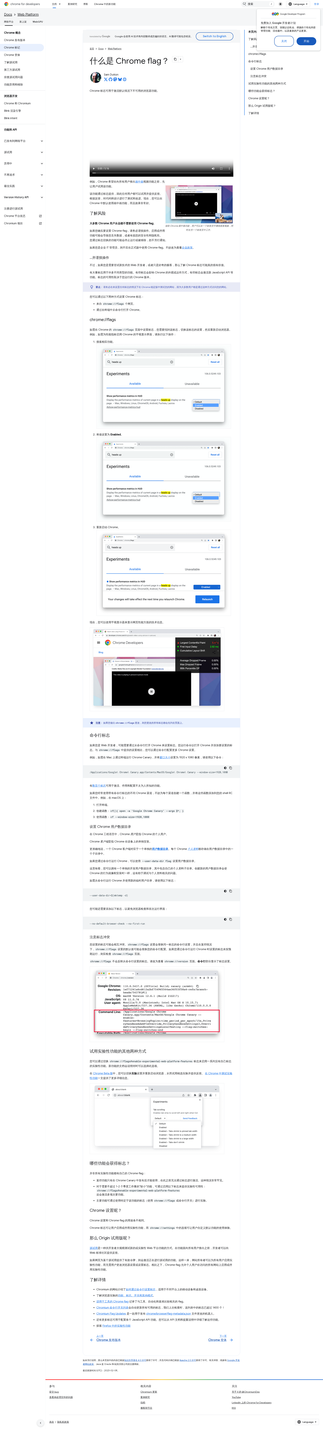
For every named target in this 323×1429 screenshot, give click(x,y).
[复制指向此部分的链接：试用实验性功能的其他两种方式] (149, 1051)
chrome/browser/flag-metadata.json (168, 1313)
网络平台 (8, 21)
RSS (234, 1407)
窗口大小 (165, 757)
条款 (51, 1422)
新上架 (23, 21)
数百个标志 (99, 785)
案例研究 (72, 4)
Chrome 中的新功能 (105, 4)
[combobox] (258, 4)
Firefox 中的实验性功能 (116, 1326)
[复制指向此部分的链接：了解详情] (109, 1280)
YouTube (236, 1397)
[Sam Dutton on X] (106, 80)
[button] (20, 141)
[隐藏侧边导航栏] (40, 1423)
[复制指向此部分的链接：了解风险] (109, 214)
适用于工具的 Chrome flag (112, 1301)
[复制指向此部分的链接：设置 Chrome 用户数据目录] (134, 827)
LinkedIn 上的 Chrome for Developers (251, 1402)
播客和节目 (146, 1407)
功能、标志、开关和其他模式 (135, 1295)
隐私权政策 (63, 1422)
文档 (54, 4)
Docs (8, 14)
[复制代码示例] (230, 768)
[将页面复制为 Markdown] (175, 59)
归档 (142, 1402)
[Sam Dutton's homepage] (125, 80)
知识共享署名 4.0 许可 (135, 1360)
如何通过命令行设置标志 (140, 1289)
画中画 (139, 181)
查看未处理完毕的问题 (61, 1397)
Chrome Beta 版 (103, 1073)
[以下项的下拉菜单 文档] (61, 4)
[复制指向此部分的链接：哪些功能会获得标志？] (133, 1164)
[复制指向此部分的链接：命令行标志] (113, 736)
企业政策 (187, 247)
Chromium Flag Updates (111, 1313)
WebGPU (38, 21)
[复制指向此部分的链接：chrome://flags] (119, 320)
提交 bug (54, 1391)
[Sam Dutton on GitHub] (110, 80)
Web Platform (28, 14)
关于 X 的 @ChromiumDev (246, 1391)
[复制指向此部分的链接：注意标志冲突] (113, 937)
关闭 (284, 41)
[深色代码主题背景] (225, 768)
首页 (92, 48)
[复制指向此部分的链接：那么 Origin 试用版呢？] (134, 1238)
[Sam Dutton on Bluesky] (120, 80)
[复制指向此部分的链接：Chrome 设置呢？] (125, 1211)
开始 (306, 41)
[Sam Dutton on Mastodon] (115, 80)
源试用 (94, 1248)
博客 (85, 4)
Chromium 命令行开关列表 (112, 1307)
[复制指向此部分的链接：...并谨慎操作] (112, 258)
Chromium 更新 (148, 1391)
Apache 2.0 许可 (188, 1360)
